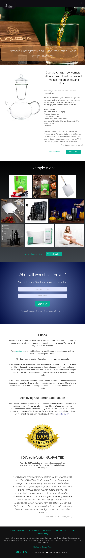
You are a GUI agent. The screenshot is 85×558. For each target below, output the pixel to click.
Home (12, 530)
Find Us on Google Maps (42, 547)
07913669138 (39, 552)
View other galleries (33, 254)
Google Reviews (63, 414)
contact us (20, 351)
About (55, 530)
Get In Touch (73, 151)
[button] (81, 3)
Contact (72, 530)
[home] (6, 5)
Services (20, 530)
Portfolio (47, 530)
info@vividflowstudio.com (58, 552)
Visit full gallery (53, 254)
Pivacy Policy (42, 534)
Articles (63, 530)
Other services (54, 152)
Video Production (33, 530)
